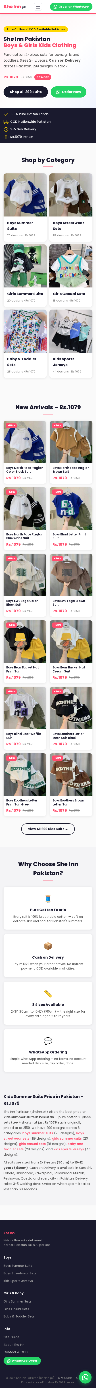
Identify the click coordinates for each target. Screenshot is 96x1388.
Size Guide (11, 1337)
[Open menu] (38, 7)
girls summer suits (67, 1138)
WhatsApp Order (24, 1361)
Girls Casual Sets (16, 1309)
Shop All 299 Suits (26, 91)
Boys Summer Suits (18, 1266)
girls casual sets (32, 1144)
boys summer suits (37, 1133)
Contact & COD (16, 1352)
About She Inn (14, 1345)
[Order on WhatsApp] (85, 1377)
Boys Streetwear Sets (20, 1273)
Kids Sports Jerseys (18, 1281)
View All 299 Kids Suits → (48, 829)
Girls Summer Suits (17, 1301)
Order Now (71, 91)
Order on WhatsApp (74, 6)
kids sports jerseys (69, 1149)
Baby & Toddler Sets (19, 1316)
